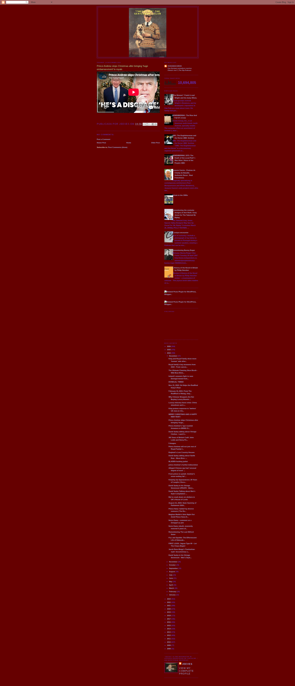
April (171, 585)
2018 (169, 615)
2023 (169, 599)
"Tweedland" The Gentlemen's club (147, 12)
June (171, 578)
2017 (169, 619)
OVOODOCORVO (175, 66)
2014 (169, 629)
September (173, 568)
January (172, 595)
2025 (169, 350)
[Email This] (144, 124)
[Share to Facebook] (152, 124)
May (171, 581)
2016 (169, 622)
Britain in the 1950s (180, 195)
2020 (169, 609)
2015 (169, 625)
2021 (169, 605)
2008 (169, 649)
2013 (169, 632)
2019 (169, 612)
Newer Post (101, 143)
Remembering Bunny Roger (183, 250)
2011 (169, 639)
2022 (169, 602)
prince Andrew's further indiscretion (183, 465)
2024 (169, 353)
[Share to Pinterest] (155, 124)
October (172, 565)
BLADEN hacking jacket (178, 461)
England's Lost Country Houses (182, 452)
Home (128, 143)
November (173, 562)
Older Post (155, 143)
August (172, 571)
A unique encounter (180, 232)
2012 (169, 635)
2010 (169, 642)
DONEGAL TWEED (176, 382)
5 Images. (172, 443)
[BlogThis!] (147, 124)
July (171, 575)
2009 (169, 645)
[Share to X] (149, 124)
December (173, 356)
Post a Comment (103, 139)
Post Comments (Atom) (117, 147)
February (173, 591)
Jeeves (187, 664)
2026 (169, 346)
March (171, 588)
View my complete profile (186, 671)
